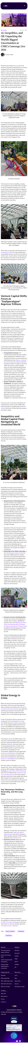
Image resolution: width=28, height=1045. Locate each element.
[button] (24, 6)
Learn (16, 975)
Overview (17, 950)
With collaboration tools (7, 981)
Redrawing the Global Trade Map (16, 553)
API (15, 967)
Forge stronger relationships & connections (4, 966)
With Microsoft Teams (6, 983)
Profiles (16, 956)
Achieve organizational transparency (6, 960)
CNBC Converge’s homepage (10, 922)
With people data (5, 978)
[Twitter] (17, 1041)
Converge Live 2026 (6, 252)
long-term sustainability (7, 758)
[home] (12, 6)
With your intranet (5, 986)
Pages (16, 958)
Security (17, 983)
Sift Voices (4, 30)
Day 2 (16, 926)
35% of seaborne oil (15, 838)
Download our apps (19, 986)
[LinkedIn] (20, 1041)
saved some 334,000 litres (8, 753)
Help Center (18, 981)
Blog (16, 978)
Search (16, 961)
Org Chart (17, 953)
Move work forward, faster (6, 956)
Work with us (4, 996)
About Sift (3, 993)
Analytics (17, 964)
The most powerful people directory (5, 951)
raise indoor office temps (16, 771)
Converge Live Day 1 (6, 926)
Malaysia (9, 744)
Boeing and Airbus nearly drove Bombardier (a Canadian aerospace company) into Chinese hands (15, 624)
